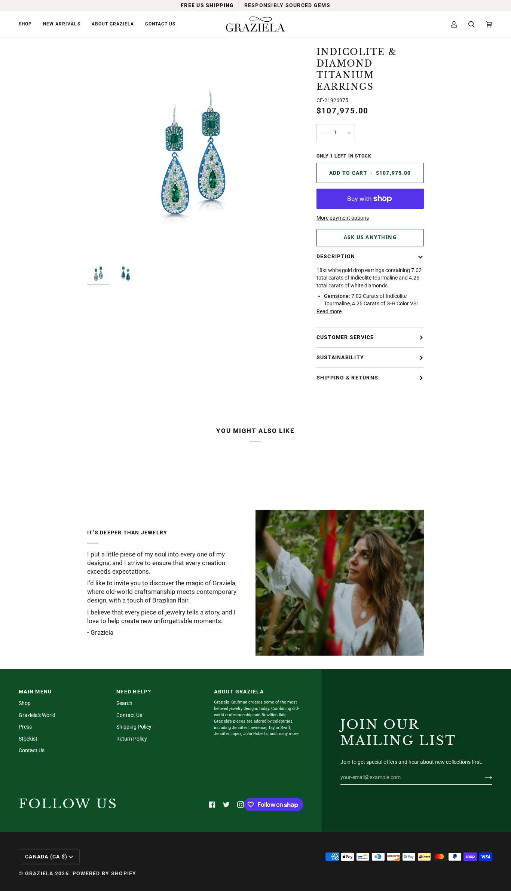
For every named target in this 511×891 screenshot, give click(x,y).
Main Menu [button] (35, 692)
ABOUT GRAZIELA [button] (239, 692)
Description (335, 256)
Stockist (28, 739)
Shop (25, 703)
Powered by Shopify (105, 873)
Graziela (39, 873)
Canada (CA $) (46, 857)
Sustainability (340, 357)
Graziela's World (37, 715)
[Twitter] (226, 804)
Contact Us (32, 750)
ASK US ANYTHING (370, 237)
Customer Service (345, 337)
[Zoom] (101, 243)
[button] (28, 24)
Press (25, 727)
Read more (329, 311)
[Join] (482, 777)
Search (124, 703)
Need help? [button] (133, 692)
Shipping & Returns (347, 378)
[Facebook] (212, 804)
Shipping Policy (134, 727)
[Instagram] (240, 804)
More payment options (342, 218)
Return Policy (131, 739)
